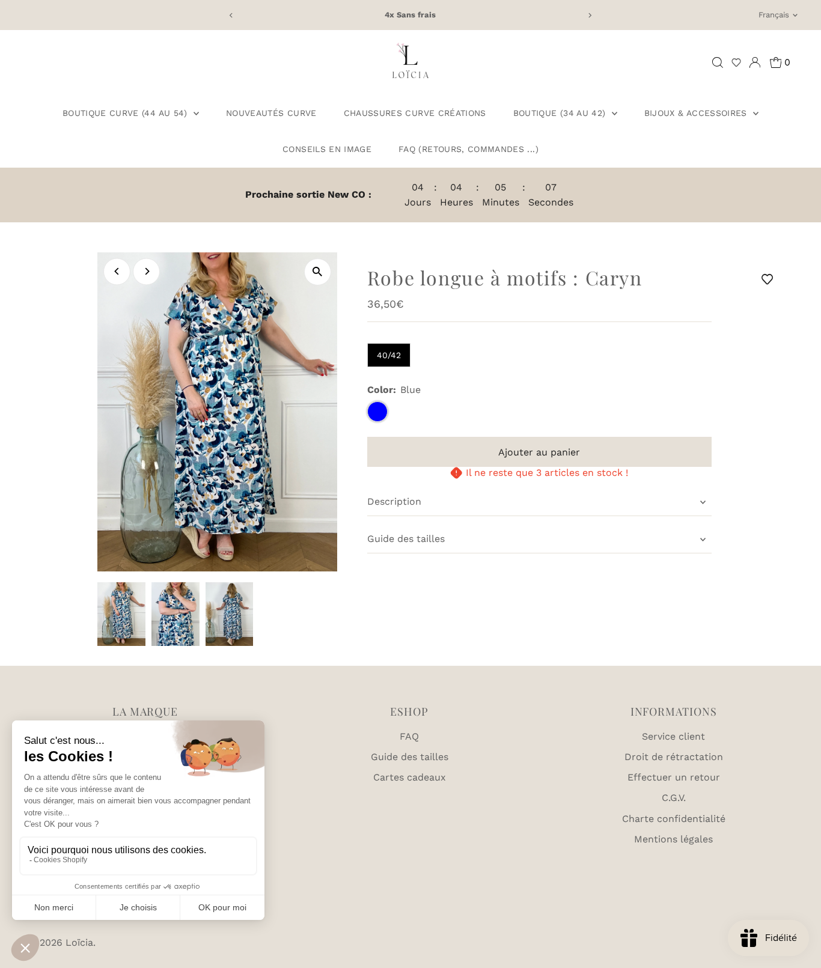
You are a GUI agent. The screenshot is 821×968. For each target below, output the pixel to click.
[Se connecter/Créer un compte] (754, 62)
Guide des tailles (406, 538)
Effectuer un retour (673, 777)
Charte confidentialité (673, 818)
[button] (736, 62)
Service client (673, 736)
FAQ (409, 736)
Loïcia (79, 942)
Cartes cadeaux (409, 777)
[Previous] (231, 15)
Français (773, 14)
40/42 (389, 355)
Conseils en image (326, 149)
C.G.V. (674, 797)
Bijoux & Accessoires (697, 113)
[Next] (589, 15)
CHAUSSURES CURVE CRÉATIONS (415, 113)
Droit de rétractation (673, 757)
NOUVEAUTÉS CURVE (271, 113)
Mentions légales (673, 839)
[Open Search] (717, 62)
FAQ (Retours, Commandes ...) (468, 149)
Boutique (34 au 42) (561, 113)
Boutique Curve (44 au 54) (127, 113)
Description (394, 501)
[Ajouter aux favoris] (769, 279)
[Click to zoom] (317, 271)
